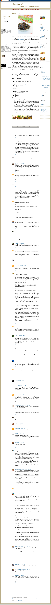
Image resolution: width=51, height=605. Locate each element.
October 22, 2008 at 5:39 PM (21, 428)
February (43, 101)
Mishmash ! (16, 273)
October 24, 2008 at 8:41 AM (20, 433)
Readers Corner (42, 44)
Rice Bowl (41, 45)
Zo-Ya (15, 394)
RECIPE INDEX (16, 9)
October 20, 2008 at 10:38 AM (21, 259)
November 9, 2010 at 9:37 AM (25, 569)
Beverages (41, 26)
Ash (15, 575)
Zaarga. (4, 61)
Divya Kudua (16, 243)
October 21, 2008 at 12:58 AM (21, 335)
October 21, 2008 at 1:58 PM (20, 380)
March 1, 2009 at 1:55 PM (21, 557)
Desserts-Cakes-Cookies (43, 30)
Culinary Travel (42, 29)
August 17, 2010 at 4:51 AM (21, 564)
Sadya (41, 46)
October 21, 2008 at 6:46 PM (20, 394)
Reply (15, 137)
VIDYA (16, 360)
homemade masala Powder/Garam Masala (21, 84)
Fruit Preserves (42, 35)
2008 (42, 71)
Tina (15, 163)
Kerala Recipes (42, 36)
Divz (15, 433)
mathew (16, 487)
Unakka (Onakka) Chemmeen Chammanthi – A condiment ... (46, 79)
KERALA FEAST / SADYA (23, 9)
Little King (41, 39)
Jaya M (16, 335)
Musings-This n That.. (43, 43)
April (43, 99)
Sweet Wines (42, 47)
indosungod (16, 265)
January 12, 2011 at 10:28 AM (20, 575)
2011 (42, 67)
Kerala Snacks (42, 37)
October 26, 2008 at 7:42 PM (23, 493)
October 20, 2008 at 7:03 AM (22, 236)
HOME (13, 9)
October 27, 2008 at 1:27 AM (27, 546)
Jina (15, 380)
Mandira (16, 259)
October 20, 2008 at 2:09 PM (23, 273)
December (43, 72)
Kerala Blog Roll (42, 112)
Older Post (37, 598)
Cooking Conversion (43, 109)
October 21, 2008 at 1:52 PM (22, 374)
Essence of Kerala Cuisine (43, 111)
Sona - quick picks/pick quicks (19, 469)
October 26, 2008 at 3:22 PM (21, 487)
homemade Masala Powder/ (21, 93)
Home (25, 598)
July (42, 95)
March (43, 100)
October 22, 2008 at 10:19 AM (19, 423)
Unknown (16, 428)
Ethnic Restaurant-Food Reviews (44, 31)
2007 (42, 104)
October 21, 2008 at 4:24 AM (21, 360)
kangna (16, 564)
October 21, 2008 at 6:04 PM (22, 385)
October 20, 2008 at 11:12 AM (22, 265)
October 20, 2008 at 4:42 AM (21, 221)
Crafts (41, 28)
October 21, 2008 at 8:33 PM (26, 405)
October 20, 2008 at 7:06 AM (22, 243)
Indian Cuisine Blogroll (18, 569)
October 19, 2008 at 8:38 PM (22, 134)
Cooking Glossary (42, 110)
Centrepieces (42, 27)
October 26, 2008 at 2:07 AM (27, 469)
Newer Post (13, 598)
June (43, 96)
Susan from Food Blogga (18, 405)
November (43, 73)
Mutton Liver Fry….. (16, 13)
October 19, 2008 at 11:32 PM (20, 163)
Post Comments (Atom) (19, 600)
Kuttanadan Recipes (43, 38)
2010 (42, 68)
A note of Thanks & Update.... (46, 85)
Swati (15, 442)
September (43, 92)
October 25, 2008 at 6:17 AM (20, 442)
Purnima (16, 221)
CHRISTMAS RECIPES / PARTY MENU (33, 9)
